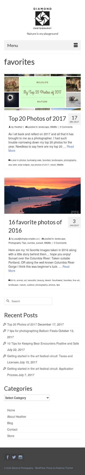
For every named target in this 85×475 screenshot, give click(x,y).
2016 (13, 280)
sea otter (12, 164)
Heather (18, 126)
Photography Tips (17, 242)
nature (23, 284)
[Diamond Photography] (42, 18)
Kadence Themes (64, 468)
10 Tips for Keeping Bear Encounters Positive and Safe (43, 343)
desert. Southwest (53, 280)
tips (58, 284)
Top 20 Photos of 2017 (22, 324)
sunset (39, 242)
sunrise (31, 242)
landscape (44, 126)
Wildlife (53, 126)
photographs (70, 160)
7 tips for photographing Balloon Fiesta (32, 331)
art (25, 280)
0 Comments (66, 126)
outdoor (30, 284)
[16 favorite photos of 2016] (42, 195)
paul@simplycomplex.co (26, 238)
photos (52, 284)
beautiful (32, 280)
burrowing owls (34, 160)
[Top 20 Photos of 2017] (42, 92)
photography (41, 284)
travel (53, 164)
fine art (76, 280)
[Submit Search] (7, 301)
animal (20, 280)
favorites (46, 160)
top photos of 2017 (40, 164)
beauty (40, 280)
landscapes (57, 160)
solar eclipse (24, 164)
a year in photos (18, 160)
